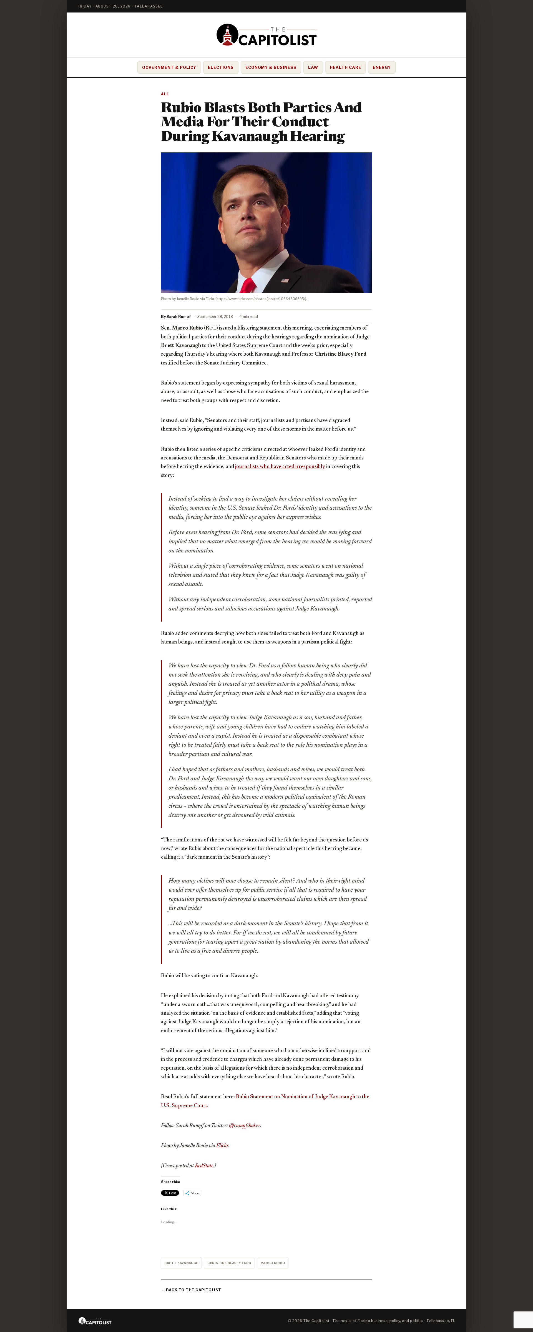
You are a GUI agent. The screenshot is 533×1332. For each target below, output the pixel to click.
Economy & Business (271, 67)
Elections (221, 67)
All (165, 94)
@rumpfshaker (244, 1126)
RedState (204, 1166)
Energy (382, 67)
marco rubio (272, 1263)
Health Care (345, 67)
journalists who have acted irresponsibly (280, 466)
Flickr (222, 1145)
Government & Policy (169, 67)
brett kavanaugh (181, 1263)
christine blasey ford (229, 1263)
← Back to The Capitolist (191, 1290)
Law (313, 67)
